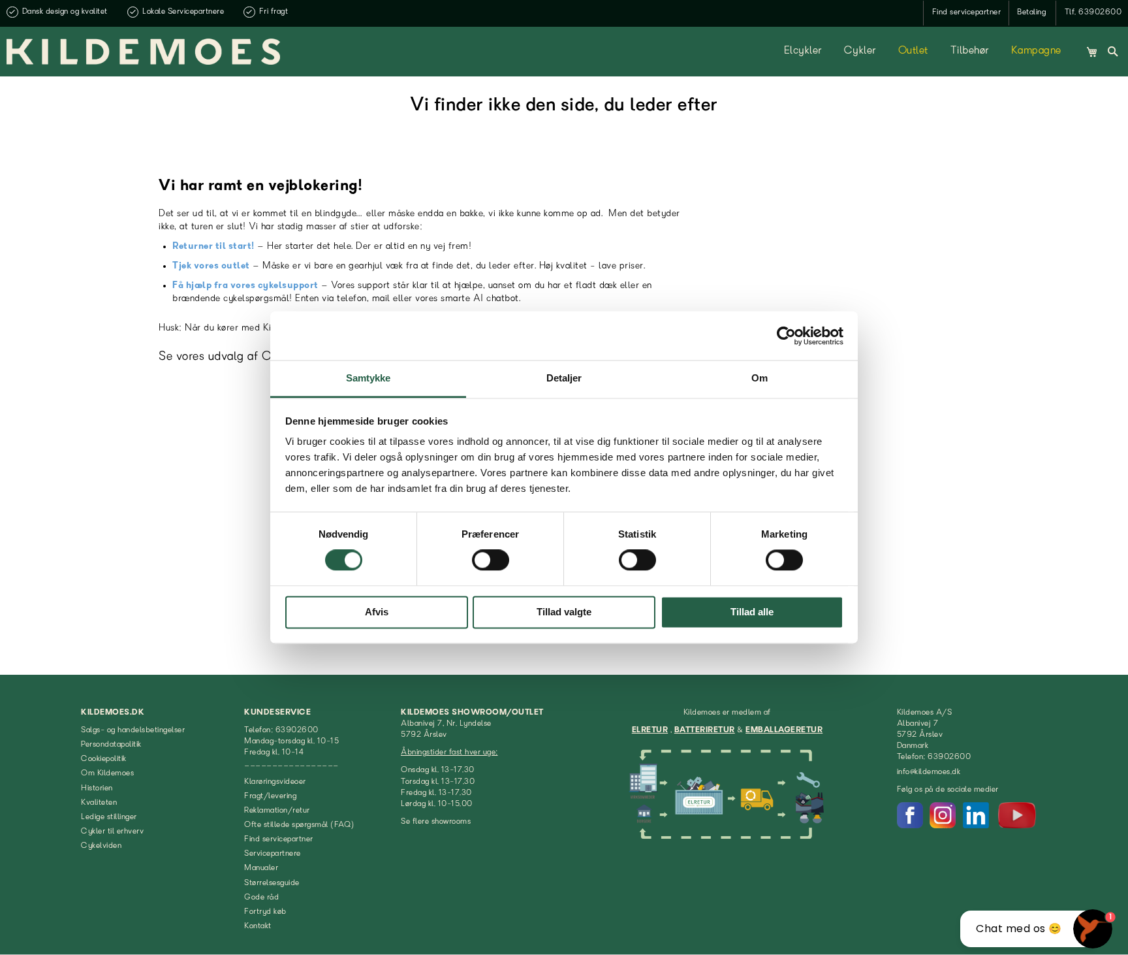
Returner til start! (213, 246)
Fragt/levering (270, 796)
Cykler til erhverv (112, 831)
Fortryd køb (265, 912)
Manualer (261, 868)
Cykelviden (101, 846)
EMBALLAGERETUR (783, 730)
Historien (97, 788)
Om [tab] (759, 377)
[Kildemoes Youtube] (1015, 826)
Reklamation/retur (277, 811)
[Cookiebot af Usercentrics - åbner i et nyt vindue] (786, 336)
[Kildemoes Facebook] (910, 826)
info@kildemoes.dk (929, 772)
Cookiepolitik (104, 759)
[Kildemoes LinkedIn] (973, 826)
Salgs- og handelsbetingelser (133, 730)
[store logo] (143, 52)
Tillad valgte (564, 611)
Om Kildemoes (107, 773)
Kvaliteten (99, 803)
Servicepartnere (272, 854)
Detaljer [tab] (564, 377)
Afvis (376, 611)
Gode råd (261, 897)
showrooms (451, 822)
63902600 (1099, 12)
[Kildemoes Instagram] (944, 826)
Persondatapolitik (111, 745)
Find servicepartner (966, 12)
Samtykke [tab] (368, 377)
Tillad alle (752, 611)
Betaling (1032, 12)
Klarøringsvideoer (275, 782)
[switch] (490, 560)
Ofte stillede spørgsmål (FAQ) (299, 825)
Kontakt (258, 926)
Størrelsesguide (272, 883)
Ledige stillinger (109, 817)
